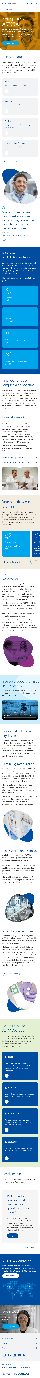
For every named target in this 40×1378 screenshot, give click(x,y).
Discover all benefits (11, 562)
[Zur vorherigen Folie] (31, 562)
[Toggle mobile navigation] (36, 3)
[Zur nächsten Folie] (36, 562)
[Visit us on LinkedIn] (14, 1355)
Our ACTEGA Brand (11, 974)
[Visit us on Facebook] (9, 1355)
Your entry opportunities (12, 162)
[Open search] (32, 3)
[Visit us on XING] (24, 1355)
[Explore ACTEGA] (4, 241)
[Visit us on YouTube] (19, 1355)
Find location (10, 1276)
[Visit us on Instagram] (4, 1355)
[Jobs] (28, 3)
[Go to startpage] (9, 3)
